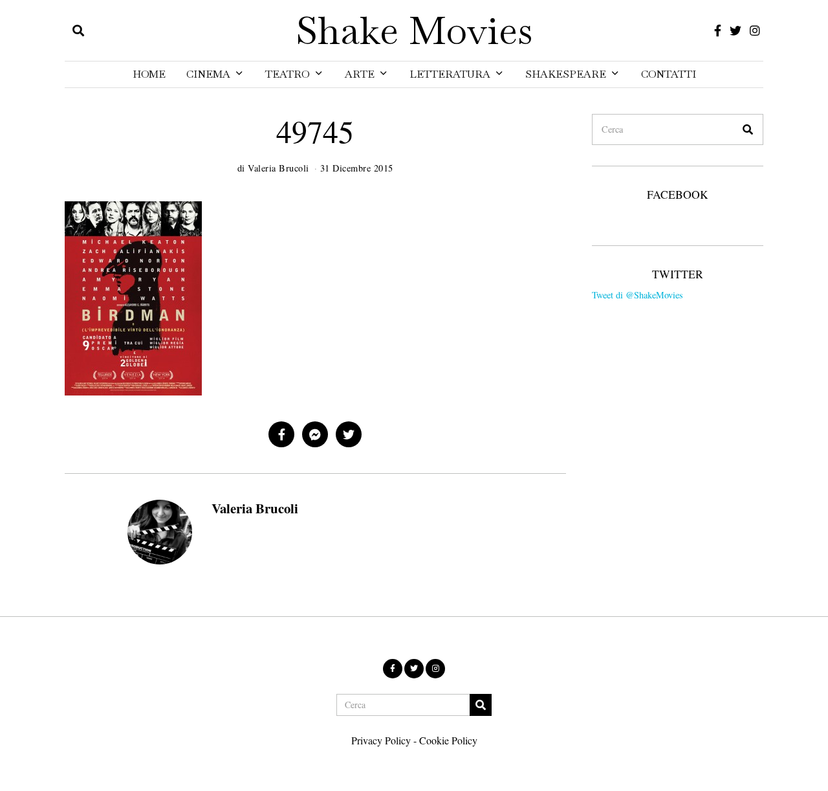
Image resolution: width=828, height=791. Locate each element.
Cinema (208, 74)
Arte (360, 74)
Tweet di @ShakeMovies (637, 295)
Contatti (668, 74)
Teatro (287, 74)
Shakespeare (565, 74)
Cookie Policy (448, 740)
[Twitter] (735, 30)
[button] (747, 129)
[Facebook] (717, 30)
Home (149, 74)
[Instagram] (754, 30)
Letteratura (449, 74)
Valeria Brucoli (255, 508)
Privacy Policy (381, 740)
